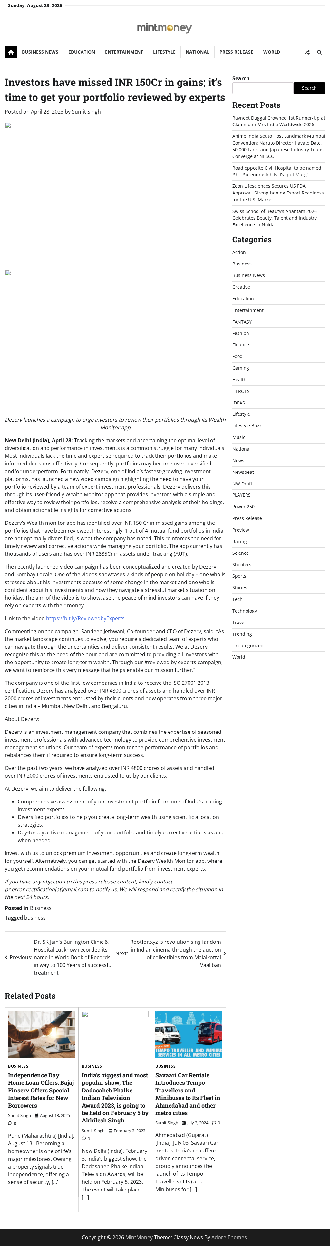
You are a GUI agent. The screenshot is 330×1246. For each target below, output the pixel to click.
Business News (40, 52)
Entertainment (124, 52)
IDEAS (238, 403)
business (35, 917)
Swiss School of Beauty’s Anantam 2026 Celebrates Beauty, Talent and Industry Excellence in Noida (274, 218)
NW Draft (242, 484)
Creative (241, 287)
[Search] (319, 52)
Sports (239, 576)
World (271, 52)
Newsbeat (243, 472)
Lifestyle (164, 52)
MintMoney (139, 1237)
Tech (237, 599)
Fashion (240, 333)
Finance (240, 345)
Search (241, 78)
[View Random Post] (307, 52)
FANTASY (242, 322)
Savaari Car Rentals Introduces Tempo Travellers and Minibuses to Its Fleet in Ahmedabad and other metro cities (187, 1094)
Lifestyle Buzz (247, 426)
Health (239, 379)
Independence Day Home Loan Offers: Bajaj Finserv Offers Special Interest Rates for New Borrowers (41, 1090)
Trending (242, 634)
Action (239, 252)
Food (237, 356)
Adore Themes (229, 1237)
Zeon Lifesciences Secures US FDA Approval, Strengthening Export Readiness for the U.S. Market (278, 193)
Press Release (236, 52)
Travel (239, 622)
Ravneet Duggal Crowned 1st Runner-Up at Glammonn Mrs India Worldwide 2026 (278, 121)
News (238, 460)
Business (41, 908)
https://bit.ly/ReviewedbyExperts (85, 618)
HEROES (241, 391)
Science (240, 553)
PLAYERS (241, 495)
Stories (239, 587)
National (197, 52)
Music (238, 437)
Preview (240, 530)
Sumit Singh (86, 111)
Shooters (241, 565)
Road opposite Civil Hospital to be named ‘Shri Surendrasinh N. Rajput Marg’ (276, 171)
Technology (244, 611)
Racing (239, 541)
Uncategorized (248, 646)
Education (81, 52)
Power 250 (243, 506)
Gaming (240, 368)
